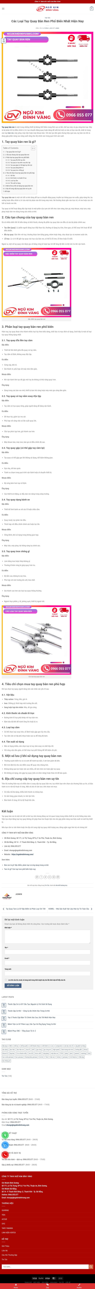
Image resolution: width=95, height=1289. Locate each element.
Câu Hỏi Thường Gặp (9, 1255)
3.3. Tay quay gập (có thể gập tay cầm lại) (20, 165)
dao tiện (12, 1049)
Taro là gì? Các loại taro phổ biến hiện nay (20, 869)
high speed (56, 1049)
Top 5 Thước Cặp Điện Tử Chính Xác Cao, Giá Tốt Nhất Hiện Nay (31, 1017)
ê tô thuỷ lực (73, 1057)
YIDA (3, 1215)
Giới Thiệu (5, 1246)
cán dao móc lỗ (68, 1046)
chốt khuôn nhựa (35, 1046)
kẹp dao (12, 1053)
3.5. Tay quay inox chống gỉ (16, 170)
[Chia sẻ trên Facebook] (41, 877)
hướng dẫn (79, 1049)
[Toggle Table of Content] (32, 148)
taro (89, 1053)
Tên (6, 948)
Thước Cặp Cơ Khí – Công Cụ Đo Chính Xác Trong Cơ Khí (29, 1011)
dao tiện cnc (20, 1049)
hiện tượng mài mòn (67, 1049)
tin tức (41, 1057)
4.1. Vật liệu (11, 175)
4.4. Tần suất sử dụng (14, 183)
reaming (83, 1053)
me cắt (31, 1053)
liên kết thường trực (61, 885)
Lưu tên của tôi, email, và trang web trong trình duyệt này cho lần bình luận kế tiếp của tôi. (37, 980)
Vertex (59, 1057)
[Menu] (3, 8)
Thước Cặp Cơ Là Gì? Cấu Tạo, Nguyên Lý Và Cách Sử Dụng (30, 1004)
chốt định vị (45, 1046)
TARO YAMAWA (7, 1228)
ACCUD (4, 1219)
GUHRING (5, 1210)
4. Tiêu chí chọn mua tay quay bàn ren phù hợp (20, 173)
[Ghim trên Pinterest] (54, 877)
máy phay (46, 1053)
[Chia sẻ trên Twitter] (45, 877)
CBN (10, 1046)
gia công (38, 1049)
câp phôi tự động (80, 1046)
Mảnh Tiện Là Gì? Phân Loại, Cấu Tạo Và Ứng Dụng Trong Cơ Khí (32, 1024)
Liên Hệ (5, 1251)
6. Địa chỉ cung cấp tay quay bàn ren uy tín (18, 189)
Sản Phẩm (45, 1282)
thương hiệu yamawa (31, 1057)
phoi (71, 1053)
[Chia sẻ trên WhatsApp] (37, 877)
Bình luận (8, 928)
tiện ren (52, 1057)
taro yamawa (19, 1057)
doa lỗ (28, 1049)
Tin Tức (47, 18)
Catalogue (53, 1282)
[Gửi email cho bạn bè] (50, 877)
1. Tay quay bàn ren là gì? (13, 152)
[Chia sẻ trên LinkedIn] (58, 877)
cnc (52, 1046)
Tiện (46, 1057)
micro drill (38, 1053)
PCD (61, 1053)
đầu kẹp (81, 1057)
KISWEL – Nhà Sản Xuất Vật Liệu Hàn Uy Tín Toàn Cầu (69, 909)
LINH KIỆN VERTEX (9, 1233)
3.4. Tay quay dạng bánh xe (16, 168)
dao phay (5, 1049)
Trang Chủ (28, 1282)
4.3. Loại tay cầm (13, 180)
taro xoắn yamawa (7, 1057)
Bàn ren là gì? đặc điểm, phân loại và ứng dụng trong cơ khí (26, 865)
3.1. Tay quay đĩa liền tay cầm (16, 160)
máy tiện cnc (54, 1053)
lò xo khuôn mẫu (22, 1053)
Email (7, 958)
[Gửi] (91, 1267)
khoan (85, 1049)
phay (66, 1053)
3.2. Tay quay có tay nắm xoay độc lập (19, 162)
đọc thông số (6, 1061)
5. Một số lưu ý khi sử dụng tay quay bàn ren (19, 186)
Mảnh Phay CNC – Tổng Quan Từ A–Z (22, 1031)
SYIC (3, 1224)
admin (57, 28)
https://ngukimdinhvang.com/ (23, 854)
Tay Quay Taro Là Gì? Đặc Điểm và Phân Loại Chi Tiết (25, 909)
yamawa (65, 1057)
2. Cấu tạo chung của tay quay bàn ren (17, 155)
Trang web (8, 969)
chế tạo (16, 1046)
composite (58, 1046)
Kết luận (7, 191)
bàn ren (11, 133)
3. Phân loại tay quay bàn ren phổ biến (17, 157)
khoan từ (5, 1053)
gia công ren (47, 1049)
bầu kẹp (4, 1046)
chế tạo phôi (24, 1046)
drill (33, 1049)
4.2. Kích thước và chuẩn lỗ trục (17, 178)
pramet (77, 1053)
